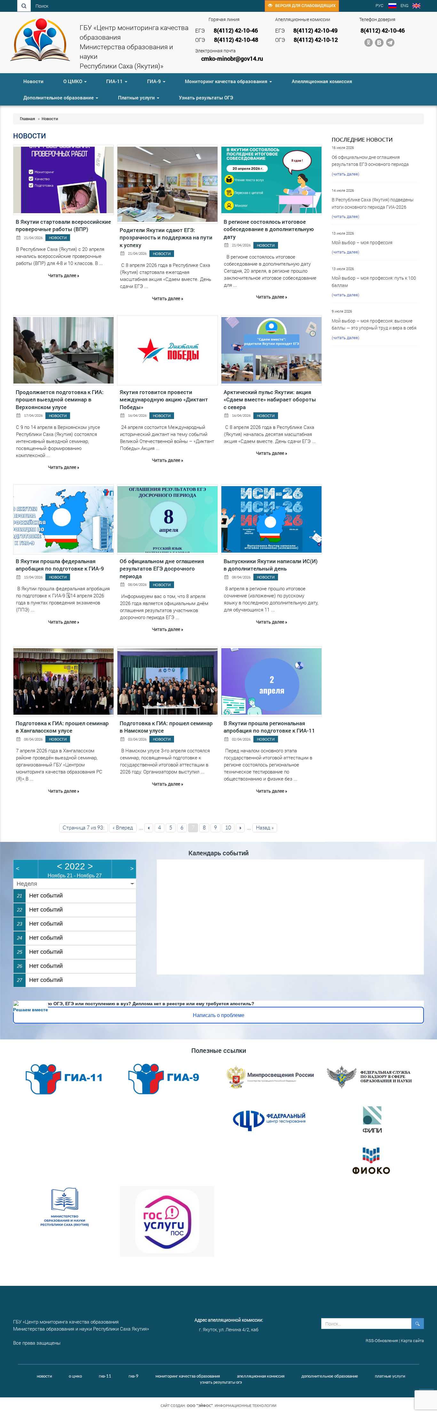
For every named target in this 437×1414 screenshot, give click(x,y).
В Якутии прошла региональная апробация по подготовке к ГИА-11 (269, 726)
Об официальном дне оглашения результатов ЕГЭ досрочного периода (162, 568)
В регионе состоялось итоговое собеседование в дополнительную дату (269, 229)
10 (228, 827)
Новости (33, 81)
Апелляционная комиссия (322, 81)
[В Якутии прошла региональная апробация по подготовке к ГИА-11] (271, 681)
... (101, 263)
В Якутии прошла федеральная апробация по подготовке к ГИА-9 (60, 564)
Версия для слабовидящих (304, 5)
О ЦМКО (73, 81)
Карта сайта (412, 1340)
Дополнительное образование (59, 97)
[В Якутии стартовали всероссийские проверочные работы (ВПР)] (63, 180)
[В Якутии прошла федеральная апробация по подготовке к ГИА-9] (63, 519)
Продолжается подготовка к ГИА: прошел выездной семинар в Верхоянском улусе (60, 399)
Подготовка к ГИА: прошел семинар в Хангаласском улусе (62, 726)
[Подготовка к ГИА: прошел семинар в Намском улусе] (167, 681)
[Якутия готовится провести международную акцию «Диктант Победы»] (167, 350)
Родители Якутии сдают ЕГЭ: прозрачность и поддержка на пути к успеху (166, 237)
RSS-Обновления (382, 1340)
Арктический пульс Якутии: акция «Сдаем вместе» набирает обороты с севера (270, 399)
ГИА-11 (115, 81)
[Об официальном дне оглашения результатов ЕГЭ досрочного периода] (167, 519)
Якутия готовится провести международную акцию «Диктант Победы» (164, 399)
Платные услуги (137, 97)
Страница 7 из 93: (83, 827)
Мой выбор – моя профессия (362, 242)
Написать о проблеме (218, 1015)
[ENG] (416, 6)
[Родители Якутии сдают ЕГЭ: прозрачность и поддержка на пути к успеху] (167, 184)
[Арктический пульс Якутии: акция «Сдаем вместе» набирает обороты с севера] (271, 350)
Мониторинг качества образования (227, 81)
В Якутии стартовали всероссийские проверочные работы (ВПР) (63, 225)
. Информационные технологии (231, 1406)
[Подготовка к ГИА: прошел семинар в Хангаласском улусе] (63, 681)
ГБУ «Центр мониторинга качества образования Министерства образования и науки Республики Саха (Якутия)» (134, 46)
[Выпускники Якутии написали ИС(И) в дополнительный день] (271, 519)
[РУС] (392, 6)
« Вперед (123, 827)
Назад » (265, 827)
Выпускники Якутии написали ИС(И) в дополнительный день (271, 564)
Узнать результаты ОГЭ (206, 97)
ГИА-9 (154, 81)
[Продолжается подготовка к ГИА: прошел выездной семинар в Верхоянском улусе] (63, 350)
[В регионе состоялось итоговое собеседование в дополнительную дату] (271, 180)
